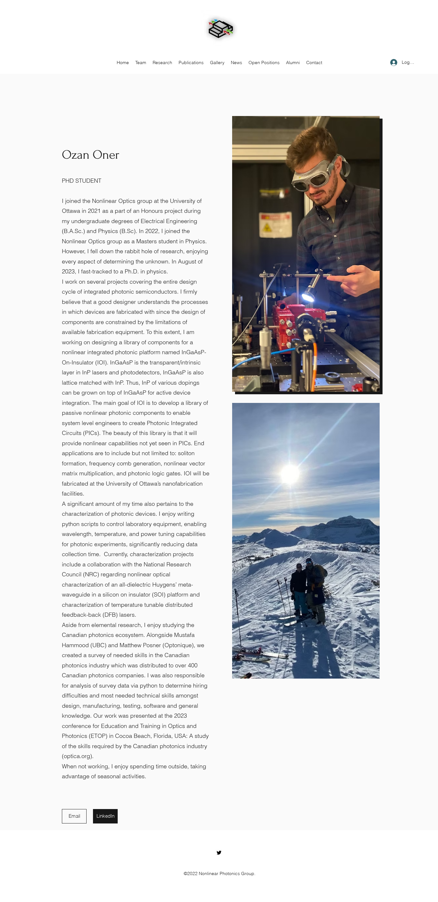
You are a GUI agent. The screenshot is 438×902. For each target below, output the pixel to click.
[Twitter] (219, 852)
